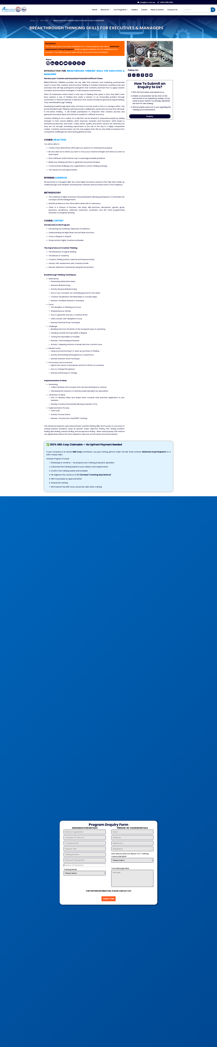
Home (94, 9)
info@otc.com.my (147, 2)
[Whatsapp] (57, 63)
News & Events (157, 9)
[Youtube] (146, 75)
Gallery (134, 9)
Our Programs (120, 9)
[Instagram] (70, 63)
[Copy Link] (83, 63)
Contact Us (172, 9)
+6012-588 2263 (166, 2)
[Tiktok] (138, 75)
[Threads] (79, 63)
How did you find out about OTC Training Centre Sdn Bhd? (130, 855)
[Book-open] (151, 75)
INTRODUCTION (52, 70)
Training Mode (70, 869)
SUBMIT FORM (108, 899)
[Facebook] (48, 63)
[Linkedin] (52, 63)
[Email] (66, 63)
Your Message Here (120, 868)
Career (144, 9)
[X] (74, 63)
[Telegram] (61, 63)
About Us (105, 9)
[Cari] (213, 9)
